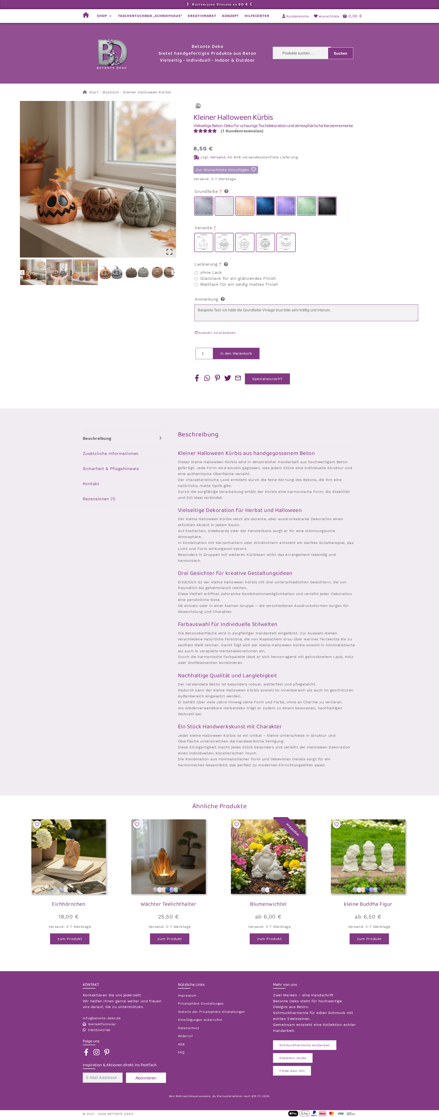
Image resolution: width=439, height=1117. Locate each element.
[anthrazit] (327, 206)
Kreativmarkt (202, 16)
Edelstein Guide (292, 1058)
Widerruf (185, 1036)
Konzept (230, 16)
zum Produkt (69, 939)
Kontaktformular (102, 1024)
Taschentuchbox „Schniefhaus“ (150, 16)
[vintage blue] (265, 206)
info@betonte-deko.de (102, 1018)
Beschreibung (97, 438)
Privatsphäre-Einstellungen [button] (201, 1003)
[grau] (203, 206)
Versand (217, 157)
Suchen (340, 53)
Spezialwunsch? (267, 379)
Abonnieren (145, 1078)
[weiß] (224, 206)
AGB (181, 1044)
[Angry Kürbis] (224, 242)
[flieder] (286, 206)
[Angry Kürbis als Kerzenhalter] (286, 242)
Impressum (187, 995)
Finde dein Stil (292, 1071)
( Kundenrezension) (242, 130)
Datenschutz (188, 1028)
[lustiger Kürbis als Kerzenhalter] (265, 242)
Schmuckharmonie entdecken (304, 1045)
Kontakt (91, 483)
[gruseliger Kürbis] (245, 242)
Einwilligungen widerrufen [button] (200, 1020)
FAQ (181, 1052)
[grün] (306, 206)
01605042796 (99, 1030)
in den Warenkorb (236, 353)
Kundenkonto (297, 16)
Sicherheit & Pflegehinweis (111, 468)
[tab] (124, 438)
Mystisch (110, 92)
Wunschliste (328, 16)
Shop (102, 16)
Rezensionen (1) (99, 498)
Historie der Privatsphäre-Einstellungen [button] (211, 1012)
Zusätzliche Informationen (111, 453)
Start (94, 92)
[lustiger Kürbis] (203, 242)
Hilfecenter (257, 16)
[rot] (245, 206)
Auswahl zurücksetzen (217, 332)
